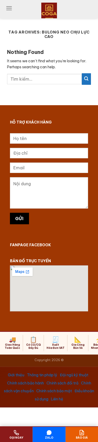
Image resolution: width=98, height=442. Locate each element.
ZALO (49, 437)
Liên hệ (57, 399)
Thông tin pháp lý (42, 375)
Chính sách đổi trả (62, 383)
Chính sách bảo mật (54, 391)
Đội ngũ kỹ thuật (74, 375)
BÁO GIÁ (82, 437)
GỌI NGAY (16, 437)
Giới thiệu (16, 375)
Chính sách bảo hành (25, 383)
